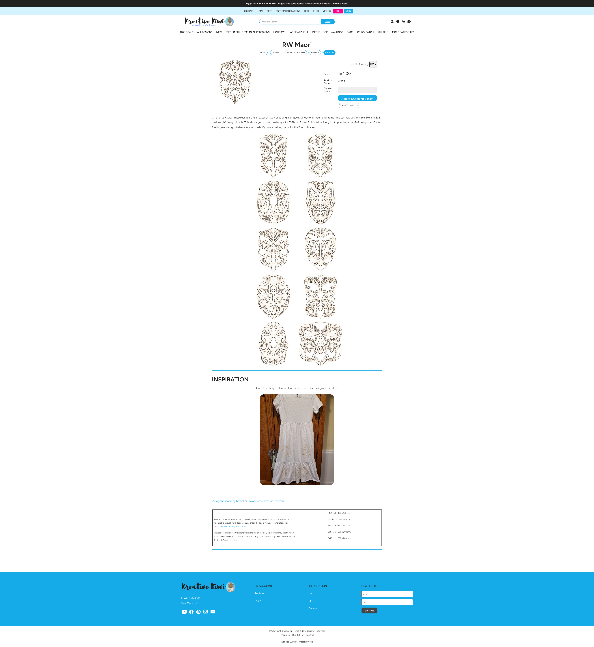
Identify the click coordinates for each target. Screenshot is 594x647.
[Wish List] (398, 22)
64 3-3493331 (193, 598)
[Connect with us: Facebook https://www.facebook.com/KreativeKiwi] (191, 612)
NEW (219, 32)
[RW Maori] (235, 104)
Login (337, 11)
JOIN (348, 11)
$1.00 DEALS (186, 32)
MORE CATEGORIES (403, 32)
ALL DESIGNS (205, 32)
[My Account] (392, 22)
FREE (269, 11)
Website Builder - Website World (297, 641)
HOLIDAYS (279, 32)
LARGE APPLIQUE (299, 32)
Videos (327, 11)
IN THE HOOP (320, 32)
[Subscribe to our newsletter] (212, 612)
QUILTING (382, 32)
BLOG (316, 11)
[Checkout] (409, 22)
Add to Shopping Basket (357, 99)
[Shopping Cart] (403, 22)
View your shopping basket (228, 501)
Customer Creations (288, 11)
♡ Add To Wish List (349, 105)
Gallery (312, 608)
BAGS (350, 32)
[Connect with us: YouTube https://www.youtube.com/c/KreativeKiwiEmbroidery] (184, 612)
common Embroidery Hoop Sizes (231, 526)
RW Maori (329, 52)
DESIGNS (248, 11)
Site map (320, 631)
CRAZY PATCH (365, 32)
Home (260, 11)
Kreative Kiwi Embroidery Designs (298, 631)
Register (259, 593)
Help (311, 593)
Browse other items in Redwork (266, 501)
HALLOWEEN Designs (273, 3)
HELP (306, 11)
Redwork (315, 52)
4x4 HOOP (337, 32)
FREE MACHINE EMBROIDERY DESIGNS (248, 32)
